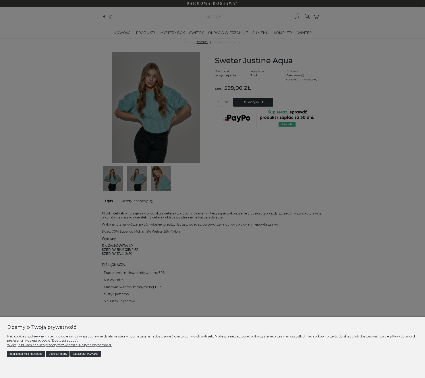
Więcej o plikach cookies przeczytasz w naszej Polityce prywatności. (59, 345)
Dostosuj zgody (57, 353)
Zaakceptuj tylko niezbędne (26, 353)
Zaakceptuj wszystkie (85, 353)
